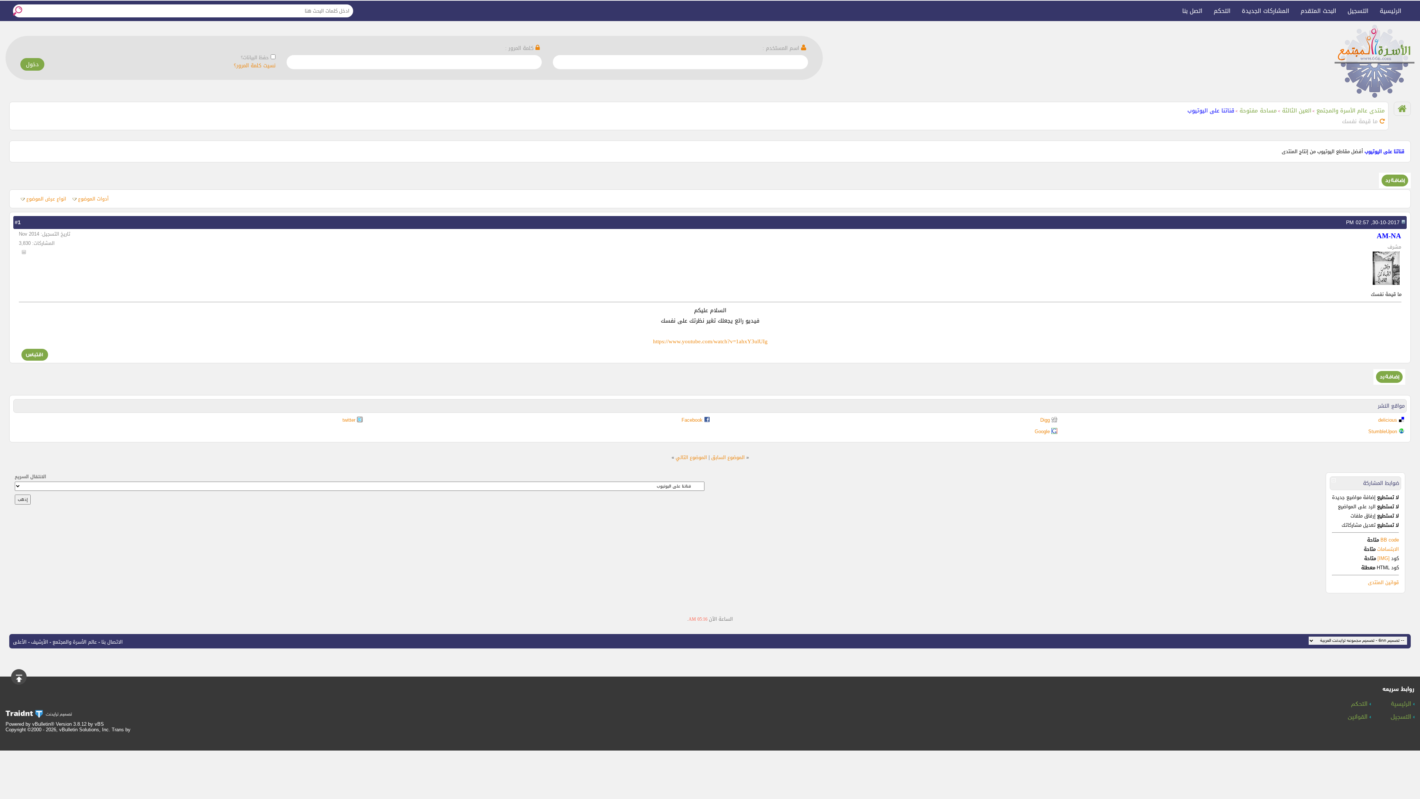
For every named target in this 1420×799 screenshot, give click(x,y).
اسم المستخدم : (782, 48)
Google (1042, 431)
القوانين (1358, 717)
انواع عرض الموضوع (46, 198)
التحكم (1222, 11)
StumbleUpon (1382, 431)
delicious (1387, 420)
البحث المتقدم (1318, 11)
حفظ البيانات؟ (255, 57)
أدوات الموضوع (93, 198)
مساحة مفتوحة (1258, 110)
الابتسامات (1388, 549)
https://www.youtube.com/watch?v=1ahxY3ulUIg (710, 341)
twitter (348, 420)
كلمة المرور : (520, 48)
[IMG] (1383, 558)
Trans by (121, 729)
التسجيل (1358, 11)
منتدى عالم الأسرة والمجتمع (1350, 110)
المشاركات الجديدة (1265, 11)
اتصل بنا (1192, 11)
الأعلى (20, 642)
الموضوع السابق (728, 457)
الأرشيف (39, 642)
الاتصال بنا (112, 642)
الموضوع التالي (691, 457)
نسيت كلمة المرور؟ (254, 66)
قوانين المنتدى (1383, 582)
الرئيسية (1391, 11)
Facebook (692, 420)
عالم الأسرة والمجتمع (75, 642)
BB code (1389, 540)
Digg (1045, 420)
